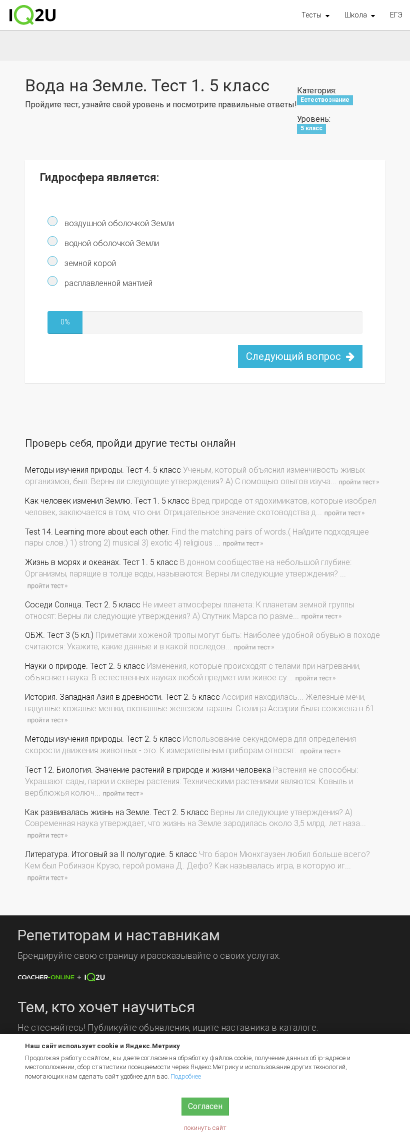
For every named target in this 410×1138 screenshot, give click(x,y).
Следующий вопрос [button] (295, 356)
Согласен (205, 1106)
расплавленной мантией (107, 283)
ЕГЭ (396, 15)
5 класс (311, 128)
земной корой (89, 263)
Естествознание (325, 100)
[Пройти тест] (358, 481)
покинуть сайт (205, 1128)
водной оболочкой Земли (110, 243)
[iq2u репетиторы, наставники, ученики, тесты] (33, 15)
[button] (315, 15)
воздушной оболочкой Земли (118, 223)
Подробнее (185, 1076)
